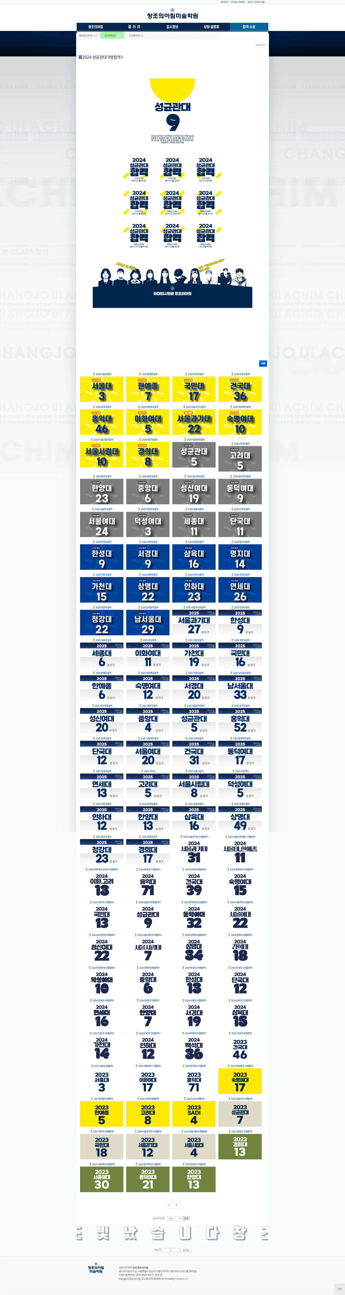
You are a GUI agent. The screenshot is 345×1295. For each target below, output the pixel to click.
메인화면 (224, 2)
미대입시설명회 (238, 2)
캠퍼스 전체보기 (254, 2)
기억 (156, 1250)
